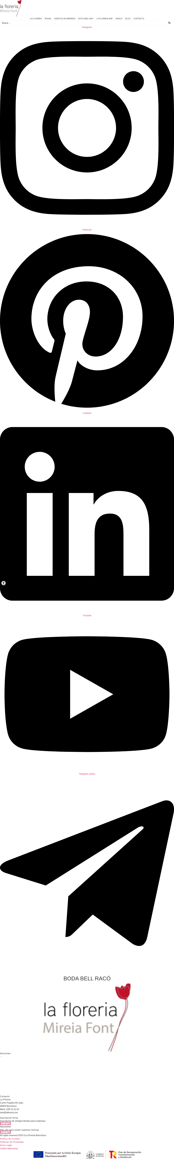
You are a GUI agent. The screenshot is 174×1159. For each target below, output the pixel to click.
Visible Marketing (9, 1148)
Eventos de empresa (64, 18)
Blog (127, 18)
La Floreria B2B (104, 18)
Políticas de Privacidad (12, 1142)
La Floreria (36, 18)
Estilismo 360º (85, 18)
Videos (118, 18)
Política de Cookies (10, 1138)
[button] (13, 1057)
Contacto (138, 18)
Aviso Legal (6, 1145)
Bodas (48, 18)
